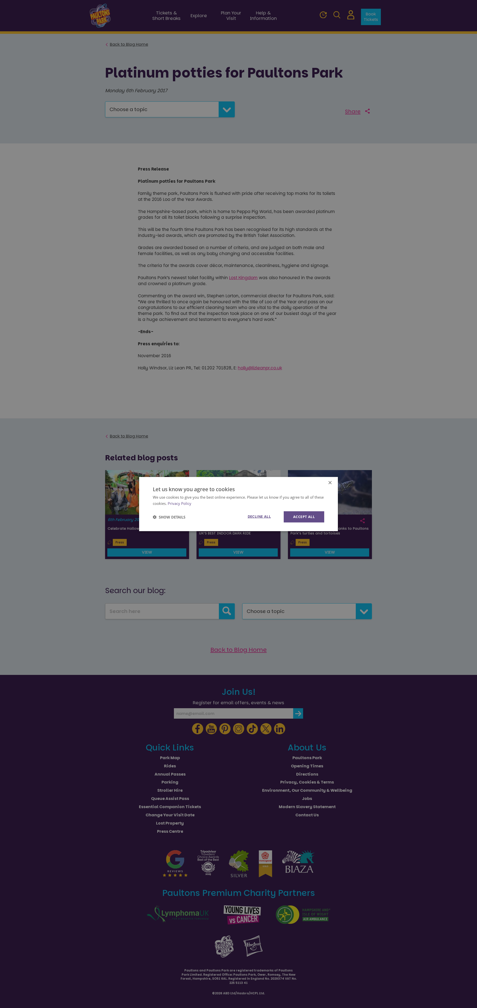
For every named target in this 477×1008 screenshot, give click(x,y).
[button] (169, 517)
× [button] (330, 482)
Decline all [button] (259, 516)
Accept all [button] (304, 516)
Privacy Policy (179, 503)
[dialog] (238, 504)
